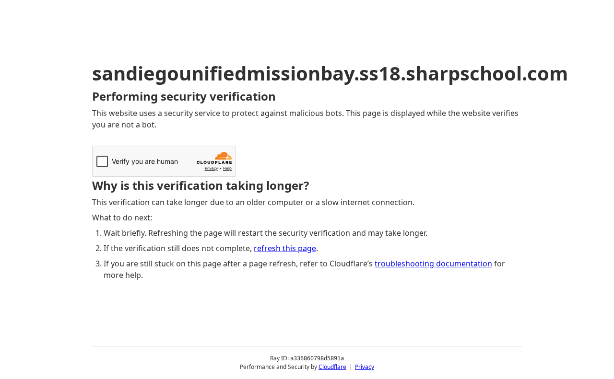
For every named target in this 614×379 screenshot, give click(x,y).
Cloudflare (332, 367)
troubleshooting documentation (433, 263)
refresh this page (285, 248)
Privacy (364, 367)
